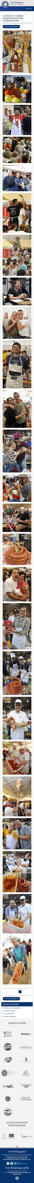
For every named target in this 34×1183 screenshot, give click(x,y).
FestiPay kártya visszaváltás (12, 1008)
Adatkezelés (17, 1174)
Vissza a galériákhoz (11, 26)
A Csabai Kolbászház (9, 1016)
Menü (29, 8)
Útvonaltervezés (8, 1013)
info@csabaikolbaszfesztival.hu (19, 1172)
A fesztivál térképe (9, 1011)
